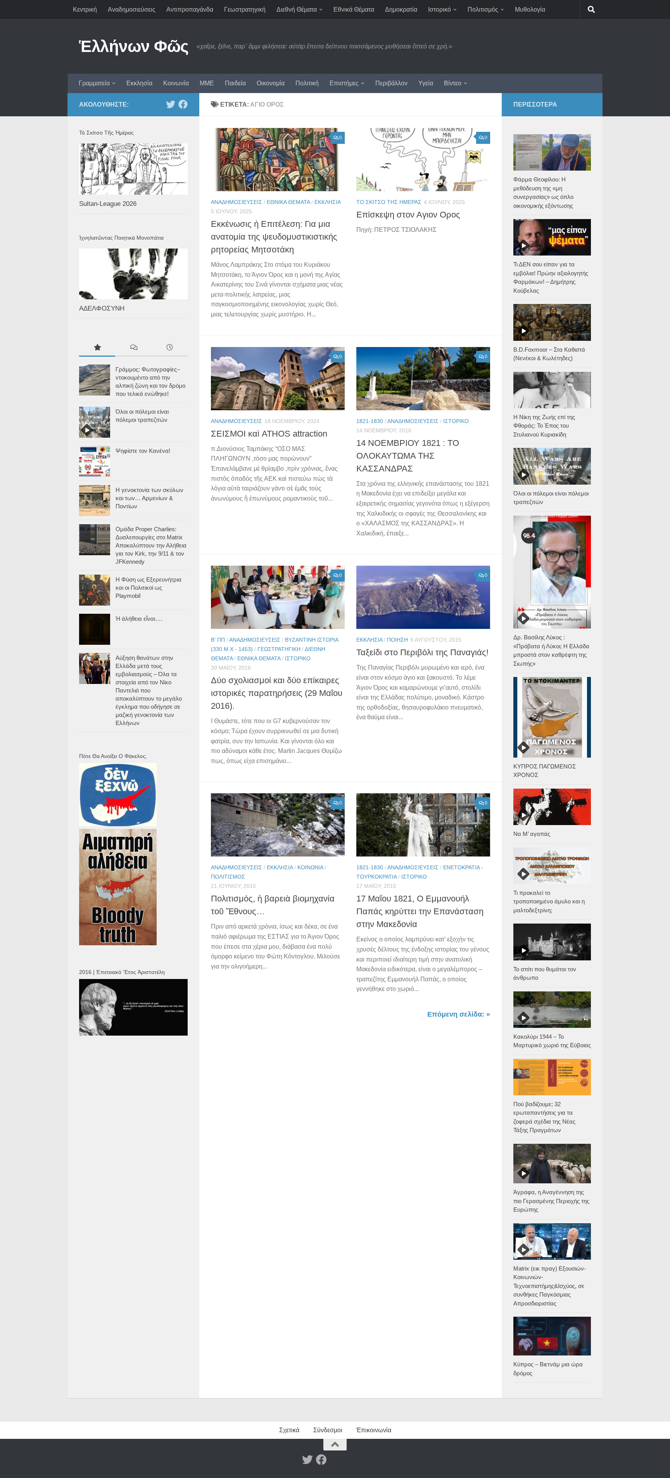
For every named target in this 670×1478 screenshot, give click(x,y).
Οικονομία (271, 83)
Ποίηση (397, 640)
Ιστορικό (439, 9)
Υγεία (425, 83)
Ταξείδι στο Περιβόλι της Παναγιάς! (422, 652)
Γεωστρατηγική (245, 9)
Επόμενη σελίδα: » (458, 1014)
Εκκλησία (139, 83)
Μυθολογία (530, 9)
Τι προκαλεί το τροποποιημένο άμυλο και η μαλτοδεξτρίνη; (549, 901)
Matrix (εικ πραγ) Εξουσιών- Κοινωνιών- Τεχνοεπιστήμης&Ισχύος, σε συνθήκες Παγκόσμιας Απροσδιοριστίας (549, 1286)
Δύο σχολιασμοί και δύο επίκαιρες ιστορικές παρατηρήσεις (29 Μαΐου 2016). (276, 693)
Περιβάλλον (391, 83)
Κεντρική (85, 9)
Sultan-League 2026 (107, 203)
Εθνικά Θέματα (353, 9)
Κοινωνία (176, 83)
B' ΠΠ (218, 640)
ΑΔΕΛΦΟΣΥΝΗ (101, 308)
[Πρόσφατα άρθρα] (170, 348)
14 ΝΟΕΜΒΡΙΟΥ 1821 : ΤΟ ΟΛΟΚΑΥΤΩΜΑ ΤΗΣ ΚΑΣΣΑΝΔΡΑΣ (407, 455)
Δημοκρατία (401, 9)
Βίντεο (452, 83)
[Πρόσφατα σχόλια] (133, 348)
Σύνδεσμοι (327, 1430)
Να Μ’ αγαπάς (531, 834)
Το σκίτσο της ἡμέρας (388, 202)
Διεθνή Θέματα (296, 9)
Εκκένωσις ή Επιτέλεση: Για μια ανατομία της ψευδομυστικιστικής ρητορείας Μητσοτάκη (274, 236)
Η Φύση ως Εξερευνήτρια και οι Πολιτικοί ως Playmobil (148, 587)
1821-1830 (369, 421)
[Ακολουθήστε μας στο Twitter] (170, 104)
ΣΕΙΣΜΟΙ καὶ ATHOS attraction (269, 434)
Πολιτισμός (483, 9)
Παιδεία (235, 83)
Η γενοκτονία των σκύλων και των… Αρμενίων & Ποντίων (149, 498)
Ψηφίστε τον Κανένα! (143, 450)
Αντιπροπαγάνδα (189, 9)
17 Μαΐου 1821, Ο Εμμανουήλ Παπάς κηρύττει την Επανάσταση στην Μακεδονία (420, 911)
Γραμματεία (94, 83)
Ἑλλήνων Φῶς (134, 46)
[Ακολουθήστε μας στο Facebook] (183, 104)
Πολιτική (307, 83)
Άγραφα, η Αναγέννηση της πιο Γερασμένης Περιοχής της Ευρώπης (551, 1201)
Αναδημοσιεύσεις (131, 9)
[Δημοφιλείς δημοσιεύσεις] (97, 348)
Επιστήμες (344, 83)
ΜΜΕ (207, 83)
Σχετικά (289, 1430)
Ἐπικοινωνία (373, 1430)
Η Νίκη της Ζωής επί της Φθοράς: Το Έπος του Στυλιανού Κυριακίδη (544, 426)
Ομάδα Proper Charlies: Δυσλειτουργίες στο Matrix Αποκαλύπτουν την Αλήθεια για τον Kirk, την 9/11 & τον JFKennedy (151, 545)
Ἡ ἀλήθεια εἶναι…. (139, 618)
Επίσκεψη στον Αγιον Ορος (408, 214)
